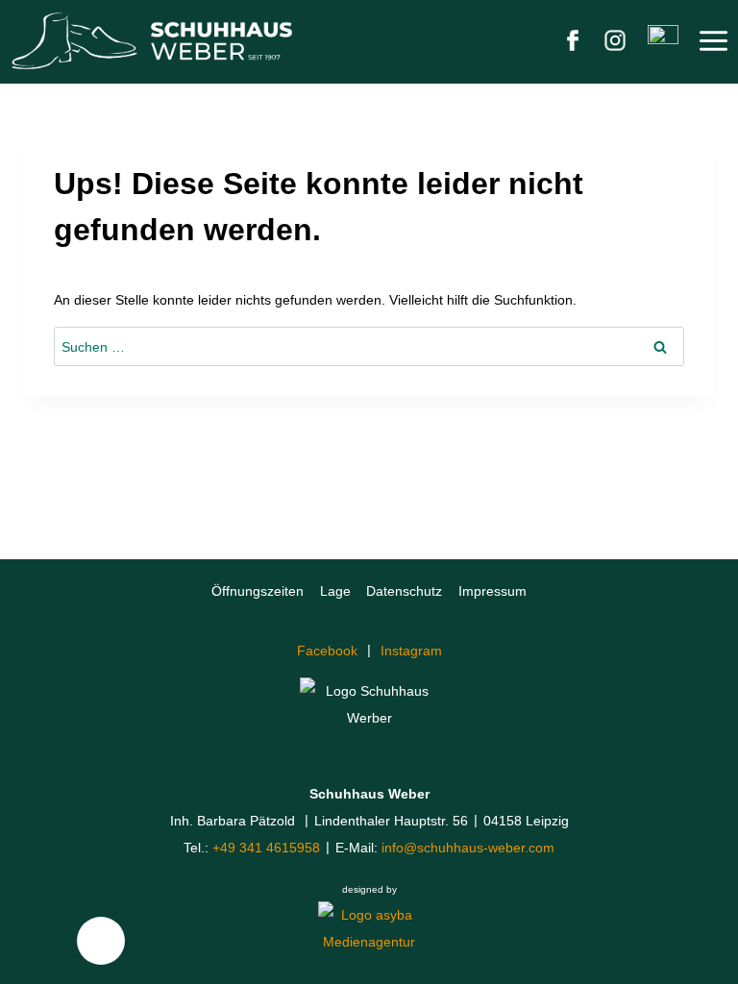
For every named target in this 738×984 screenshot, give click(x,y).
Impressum (492, 591)
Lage (335, 591)
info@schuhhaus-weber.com (467, 847)
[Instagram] (615, 40)
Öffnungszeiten (257, 591)
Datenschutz (404, 591)
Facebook (327, 650)
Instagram (411, 650)
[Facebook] (572, 40)
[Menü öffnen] (713, 40)
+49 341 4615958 (266, 847)
